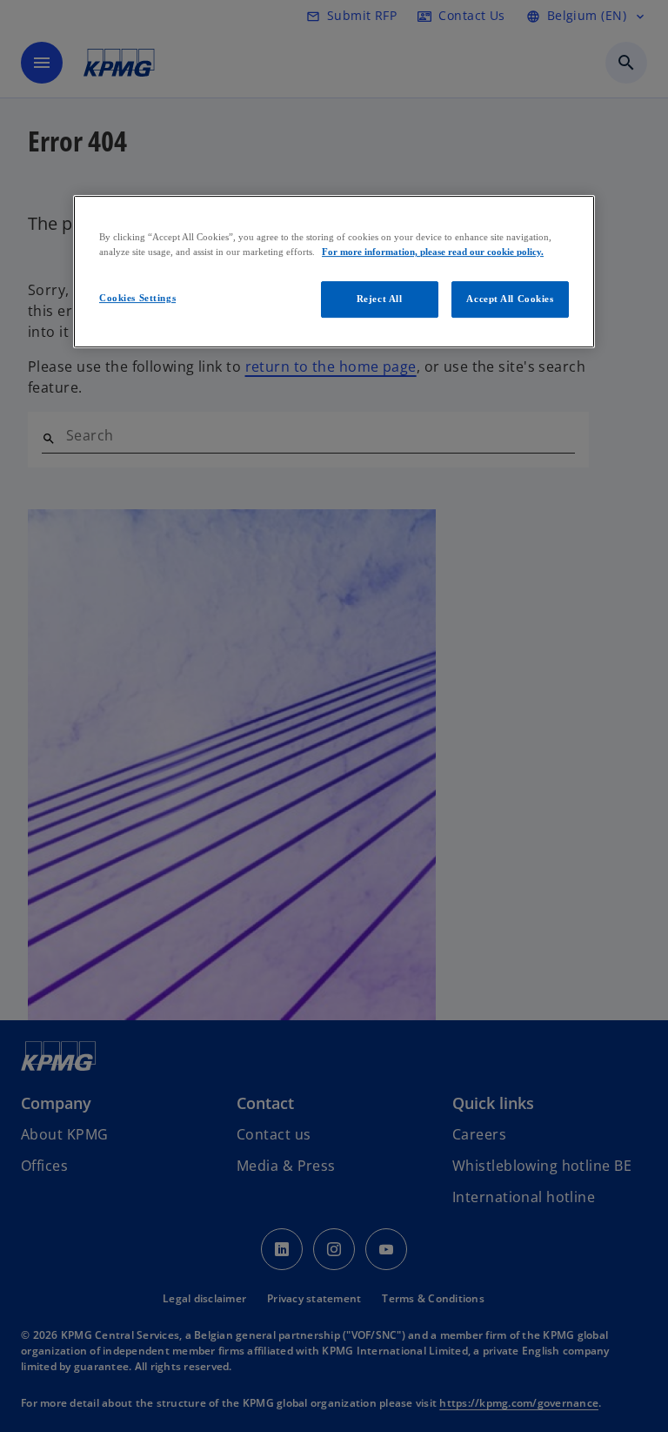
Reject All (380, 298)
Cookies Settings (137, 297)
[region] (334, 271)
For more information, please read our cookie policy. (433, 251)
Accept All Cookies (509, 298)
